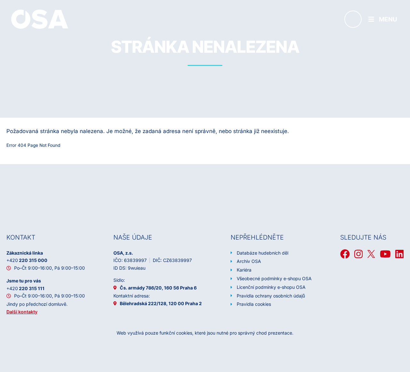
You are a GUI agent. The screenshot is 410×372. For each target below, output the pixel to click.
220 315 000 (26, 260)
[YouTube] (385, 254)
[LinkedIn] (399, 254)
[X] (371, 254)
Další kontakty (21, 311)
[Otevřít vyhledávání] (353, 19)
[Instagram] (358, 254)
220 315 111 (25, 288)
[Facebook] (345, 254)
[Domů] (39, 19)
